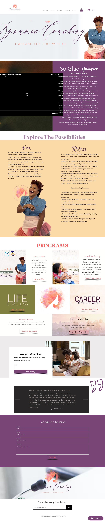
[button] (81, 10)
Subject (19, 438)
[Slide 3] (53, 409)
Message (19, 444)
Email (15, 364)
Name (18, 426)
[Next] (85, 399)
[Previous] (17, 399)
